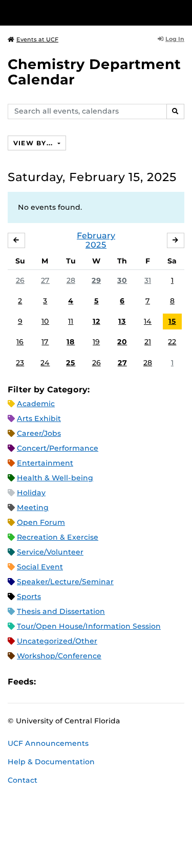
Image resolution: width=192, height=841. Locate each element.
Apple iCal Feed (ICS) (49, 682)
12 (96, 321)
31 (147, 280)
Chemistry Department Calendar (94, 72)
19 (96, 341)
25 (70, 362)
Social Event (40, 566)
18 (71, 341)
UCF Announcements (48, 743)
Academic (36, 403)
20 (122, 341)
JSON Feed (118, 682)
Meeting (33, 507)
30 (122, 280)
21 (147, 341)
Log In (174, 38)
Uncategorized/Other (57, 641)
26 (20, 280)
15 (172, 321)
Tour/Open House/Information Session (89, 626)
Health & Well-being (55, 477)
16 (20, 341)
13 (122, 321)
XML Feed (101, 682)
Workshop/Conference (59, 655)
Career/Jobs (39, 433)
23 (20, 362)
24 (45, 362)
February (96, 235)
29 (96, 280)
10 (45, 321)
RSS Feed (84, 682)
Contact (22, 780)
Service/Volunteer (50, 552)
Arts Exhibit (39, 418)
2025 (96, 245)
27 (45, 280)
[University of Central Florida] (78, 12)
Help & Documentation (51, 761)
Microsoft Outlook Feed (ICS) (66, 682)
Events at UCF (37, 39)
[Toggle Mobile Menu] (181, 12)
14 (148, 321)
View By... (34, 143)
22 (172, 341)
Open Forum (41, 522)
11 (70, 321)
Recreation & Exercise (57, 537)
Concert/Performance (57, 448)
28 (71, 280)
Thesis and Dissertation (61, 611)
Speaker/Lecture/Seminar (65, 581)
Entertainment (45, 463)
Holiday (31, 492)
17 (45, 341)
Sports (29, 596)
